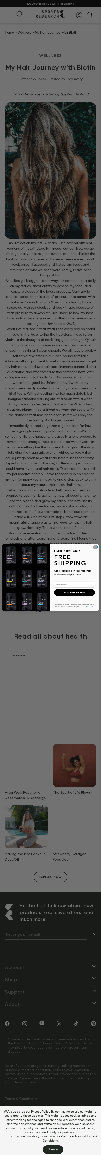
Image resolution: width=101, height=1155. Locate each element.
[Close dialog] (95, 547)
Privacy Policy (40, 1111)
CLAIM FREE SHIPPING (74, 592)
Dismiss (53, 1149)
